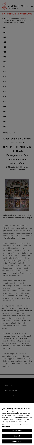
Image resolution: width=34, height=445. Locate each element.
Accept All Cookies (17, 441)
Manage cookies (17, 430)
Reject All (17, 436)
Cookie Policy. (6, 426)
